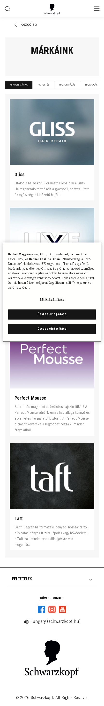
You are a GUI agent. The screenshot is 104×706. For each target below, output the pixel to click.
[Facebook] (41, 609)
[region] (52, 292)
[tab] (19, 85)
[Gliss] (52, 151)
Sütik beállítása (52, 299)
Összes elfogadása (51, 314)
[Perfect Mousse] (52, 380)
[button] (52, 579)
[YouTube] (62, 609)
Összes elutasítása (52, 328)
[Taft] (52, 498)
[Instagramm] (52, 609)
